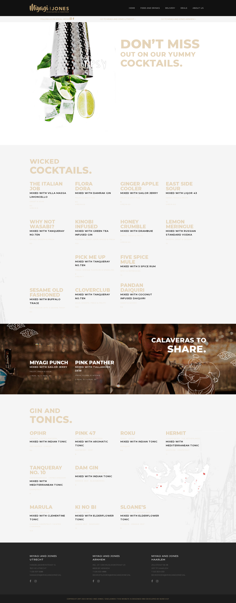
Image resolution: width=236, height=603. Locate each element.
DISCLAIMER (110, 599)
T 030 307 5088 (36, 571)
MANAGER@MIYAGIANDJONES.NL (45, 575)
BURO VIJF (164, 599)
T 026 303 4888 (99, 571)
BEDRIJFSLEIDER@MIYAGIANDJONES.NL (112, 575)
